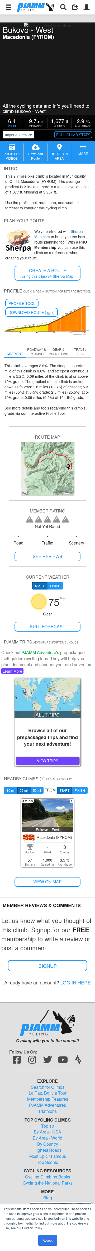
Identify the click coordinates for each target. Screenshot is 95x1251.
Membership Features (47, 1099)
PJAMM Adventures (47, 1105)
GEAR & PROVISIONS (58, 351)
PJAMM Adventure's (40, 652)
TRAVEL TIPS (80, 351)
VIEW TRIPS (47, 760)
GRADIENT (15, 353)
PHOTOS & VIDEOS (12, 155)
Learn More (12, 671)
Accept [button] (48, 1240)
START (64, 790)
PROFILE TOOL (21, 303)
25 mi (24, 790)
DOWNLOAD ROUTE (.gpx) (31, 312)
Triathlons (47, 1111)
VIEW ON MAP (47, 882)
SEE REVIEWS (47, 556)
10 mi (11, 790)
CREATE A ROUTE (47, 273)
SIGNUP (48, 965)
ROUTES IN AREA (59, 155)
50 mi (37, 790)
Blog (47, 1198)
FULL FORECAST (47, 626)
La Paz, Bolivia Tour (47, 1093)
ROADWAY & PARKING (36, 351)
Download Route (35, 155)
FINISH (80, 790)
